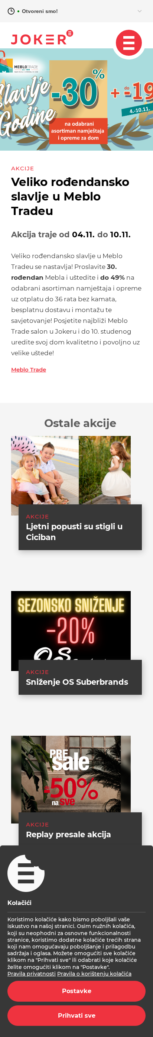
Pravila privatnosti (31, 973)
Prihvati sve (76, 1015)
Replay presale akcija (68, 834)
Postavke (76, 991)
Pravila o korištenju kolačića (94, 973)
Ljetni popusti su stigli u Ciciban (74, 532)
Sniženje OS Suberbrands (77, 682)
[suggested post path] (71, 476)
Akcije (22, 168)
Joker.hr (42, 37)
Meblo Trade (28, 369)
